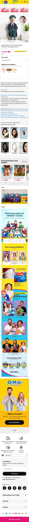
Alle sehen (24, 161)
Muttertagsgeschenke (13, 117)
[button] (2, 170)
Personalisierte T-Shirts (12, 115)
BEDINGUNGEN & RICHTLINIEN (11, 495)
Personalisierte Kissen (10, 110)
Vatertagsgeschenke (23, 117)
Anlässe (5, 507)
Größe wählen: (4, 57)
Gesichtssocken (11, 114)
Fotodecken (18, 110)
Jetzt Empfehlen (14, 422)
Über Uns (5, 501)
